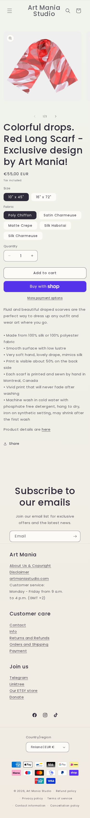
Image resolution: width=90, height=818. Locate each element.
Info (13, 631)
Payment (18, 650)
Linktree (17, 684)
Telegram (19, 677)
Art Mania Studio (38, 791)
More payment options (45, 298)
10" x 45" (16, 197)
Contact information (30, 805)
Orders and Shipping (29, 644)
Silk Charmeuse (23, 235)
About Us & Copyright (30, 565)
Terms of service (59, 798)
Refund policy (66, 791)
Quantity (10, 246)
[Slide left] (34, 116)
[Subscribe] (75, 536)
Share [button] (14, 443)
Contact (18, 624)
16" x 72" (43, 197)
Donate (17, 697)
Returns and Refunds (29, 637)
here (46, 429)
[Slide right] (55, 116)
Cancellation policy (64, 805)
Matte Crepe (20, 225)
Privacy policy (32, 798)
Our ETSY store (23, 690)
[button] (9, 11)
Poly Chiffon (20, 215)
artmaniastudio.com (29, 578)
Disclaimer (19, 572)
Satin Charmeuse (60, 215)
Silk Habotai (55, 225)
